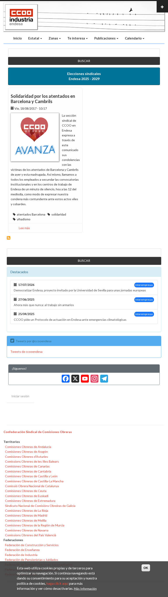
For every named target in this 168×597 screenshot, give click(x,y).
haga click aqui (57, 583)
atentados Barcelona (31, 214)
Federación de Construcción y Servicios (32, 545)
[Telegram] (103, 377)
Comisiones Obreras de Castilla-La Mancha (34, 481)
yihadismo (23, 219)
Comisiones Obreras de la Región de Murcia (34, 525)
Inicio (17, 38)
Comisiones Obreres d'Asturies (26, 456)
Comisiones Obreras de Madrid (26, 515)
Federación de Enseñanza (22, 550)
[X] (74, 377)
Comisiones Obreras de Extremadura (30, 501)
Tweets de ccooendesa (26, 351)
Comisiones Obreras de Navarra (26, 530)
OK (146, 568)
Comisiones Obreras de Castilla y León (31, 476)
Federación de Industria (21, 555)
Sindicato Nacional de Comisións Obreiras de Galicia (40, 506)
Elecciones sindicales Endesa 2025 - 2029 (84, 76)
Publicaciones (105, 38)
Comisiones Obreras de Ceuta (25, 491)
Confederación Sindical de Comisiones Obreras (38, 432)
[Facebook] (65, 377)
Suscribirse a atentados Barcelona (8, 238)
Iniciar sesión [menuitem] (20, 396)
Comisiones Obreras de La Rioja (26, 510)
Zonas (54, 38)
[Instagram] (93, 377)
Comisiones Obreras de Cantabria (28, 471)
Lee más (24, 228)
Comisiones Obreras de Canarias (27, 466)
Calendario (133, 38)
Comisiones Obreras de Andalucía (28, 447)
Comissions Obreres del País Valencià (30, 535)
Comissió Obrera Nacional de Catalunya (32, 486)
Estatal (34, 38)
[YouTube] (84, 377)
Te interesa (76, 38)
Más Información (85, 588)
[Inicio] (21, 17)
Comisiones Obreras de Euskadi (26, 496)
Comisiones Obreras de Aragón (26, 451)
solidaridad (58, 214)
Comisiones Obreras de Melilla (25, 520)
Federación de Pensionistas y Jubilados (31, 559)
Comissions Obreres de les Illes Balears (32, 461)
